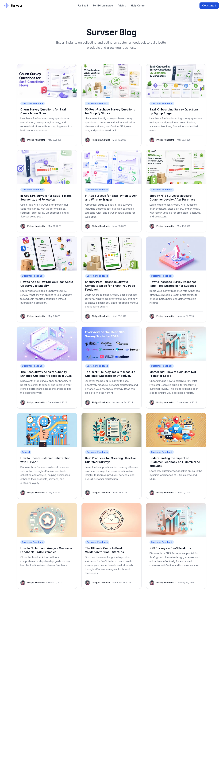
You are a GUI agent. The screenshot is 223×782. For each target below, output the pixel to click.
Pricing (122, 5)
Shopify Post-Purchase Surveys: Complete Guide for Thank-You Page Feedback (110, 285)
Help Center (138, 5)
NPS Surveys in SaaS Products (170, 548)
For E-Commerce (103, 5)
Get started (209, 5)
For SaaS (83, 5)
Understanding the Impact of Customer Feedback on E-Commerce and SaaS (174, 462)
